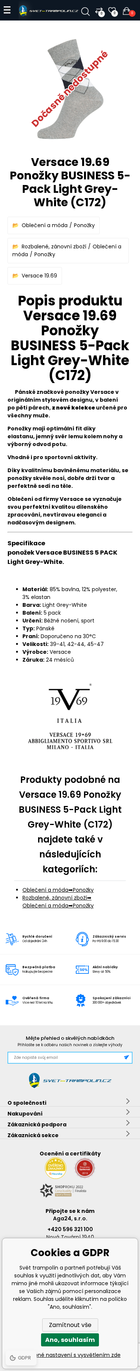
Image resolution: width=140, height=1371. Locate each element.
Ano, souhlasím (70, 1340)
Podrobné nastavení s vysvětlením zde (70, 1355)
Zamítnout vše (70, 1325)
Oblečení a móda (45, 225)
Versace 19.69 (39, 275)
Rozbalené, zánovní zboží (54, 246)
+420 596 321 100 (70, 1229)
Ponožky (84, 225)
